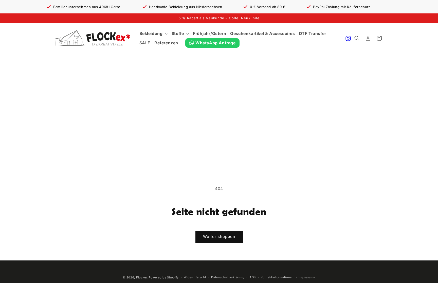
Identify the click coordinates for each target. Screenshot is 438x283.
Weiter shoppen (219, 236)
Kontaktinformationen (277, 277)
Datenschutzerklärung (227, 277)
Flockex (142, 277)
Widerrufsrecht (195, 277)
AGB (252, 277)
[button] (153, 33)
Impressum (307, 277)
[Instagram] (348, 38)
